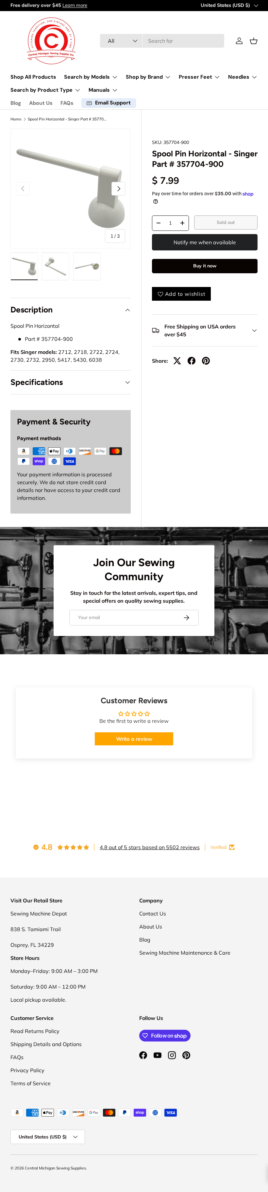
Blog (15, 103)
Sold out (226, 222)
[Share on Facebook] (191, 361)
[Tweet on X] (177, 361)
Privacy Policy (27, 1070)
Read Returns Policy (34, 1031)
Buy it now (204, 266)
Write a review (134, 739)
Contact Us (152, 913)
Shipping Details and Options (46, 1044)
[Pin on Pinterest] (206, 361)
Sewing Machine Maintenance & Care (184, 952)
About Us (41, 103)
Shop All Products (33, 76)
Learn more (74, 5)
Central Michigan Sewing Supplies (55, 1168)
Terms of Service (30, 1083)
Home (16, 119)
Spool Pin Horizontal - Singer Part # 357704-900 (67, 119)
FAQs (67, 103)
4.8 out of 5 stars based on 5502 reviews (150, 847)
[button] (253, 41)
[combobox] (162, 41)
